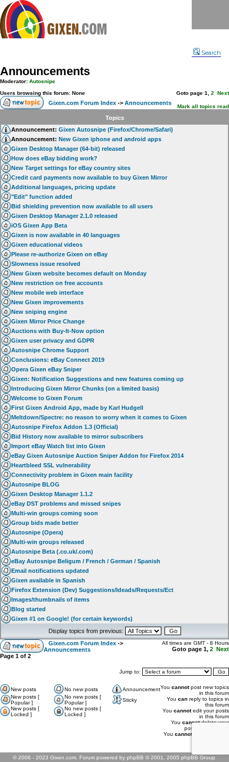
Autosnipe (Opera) (37, 532)
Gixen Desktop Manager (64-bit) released (68, 148)
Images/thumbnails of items (50, 599)
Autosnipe (42, 81)
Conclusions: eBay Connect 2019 (57, 359)
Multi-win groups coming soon (54, 513)
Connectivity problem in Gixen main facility (72, 475)
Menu (210, 14)
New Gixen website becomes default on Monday (78, 273)
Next (223, 93)
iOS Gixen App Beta (39, 225)
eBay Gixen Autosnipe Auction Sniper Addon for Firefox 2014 (97, 455)
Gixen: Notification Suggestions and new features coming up (97, 379)
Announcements (45, 71)
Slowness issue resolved (45, 264)
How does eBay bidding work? (54, 158)
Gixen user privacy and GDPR (52, 340)
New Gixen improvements (47, 302)
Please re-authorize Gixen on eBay (59, 254)
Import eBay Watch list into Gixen (58, 446)
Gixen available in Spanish (48, 580)
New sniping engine (39, 312)
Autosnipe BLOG (35, 484)
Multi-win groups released (47, 542)
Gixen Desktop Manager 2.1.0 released (64, 216)
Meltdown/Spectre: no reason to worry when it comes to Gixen (99, 417)
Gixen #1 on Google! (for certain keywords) (72, 618)
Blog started (28, 609)
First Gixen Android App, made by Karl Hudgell (77, 407)
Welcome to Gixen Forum (47, 398)
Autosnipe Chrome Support (50, 350)
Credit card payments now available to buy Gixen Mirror (89, 177)
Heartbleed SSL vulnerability (51, 465)
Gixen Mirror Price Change (48, 321)
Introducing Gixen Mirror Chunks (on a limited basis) (85, 388)
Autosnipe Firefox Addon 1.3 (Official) (64, 427)
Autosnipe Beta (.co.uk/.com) (52, 551)
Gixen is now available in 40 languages (65, 235)
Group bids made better (44, 523)
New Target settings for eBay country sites (70, 168)
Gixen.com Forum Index (82, 103)
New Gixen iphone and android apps (110, 139)
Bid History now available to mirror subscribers (77, 436)
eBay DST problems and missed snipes (66, 503)
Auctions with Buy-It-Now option (57, 331)
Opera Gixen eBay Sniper (46, 369)
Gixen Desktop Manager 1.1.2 (52, 494)
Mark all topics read (203, 106)
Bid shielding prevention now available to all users (82, 206)
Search (211, 52)
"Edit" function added (41, 196)
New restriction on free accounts (57, 283)
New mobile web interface (47, 292)
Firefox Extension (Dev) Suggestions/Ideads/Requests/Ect (92, 590)
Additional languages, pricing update (63, 187)
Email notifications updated (50, 571)
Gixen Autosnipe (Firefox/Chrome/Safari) (116, 129)
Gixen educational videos (47, 244)
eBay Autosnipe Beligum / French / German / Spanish (85, 561)
